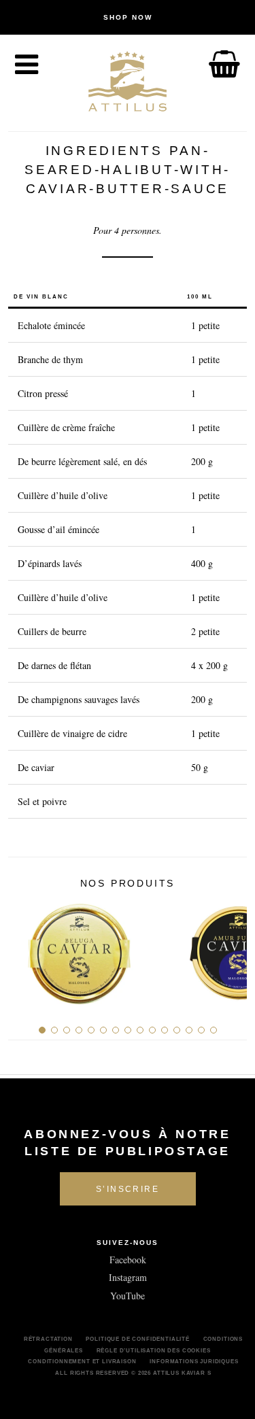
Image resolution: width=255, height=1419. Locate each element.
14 (201, 1030)
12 (176, 1030)
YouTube (127, 1295)
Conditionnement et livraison (82, 1361)
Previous (23, 948)
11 (164, 1030)
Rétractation (48, 1338)
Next (231, 948)
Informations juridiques (194, 1361)
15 (213, 1030)
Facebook (127, 1259)
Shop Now (127, 17)
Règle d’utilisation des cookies (154, 1350)
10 (152, 1030)
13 (189, 1030)
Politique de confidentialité (138, 1338)
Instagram (128, 1277)
